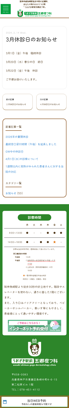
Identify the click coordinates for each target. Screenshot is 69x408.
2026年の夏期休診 (17, 136)
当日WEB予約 (36, 402)
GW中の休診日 (14, 151)
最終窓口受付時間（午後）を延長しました (31, 144)
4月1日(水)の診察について (22, 159)
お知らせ (11, 193)
